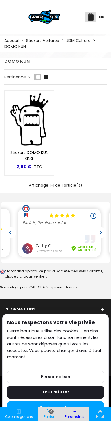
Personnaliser (56, 377)
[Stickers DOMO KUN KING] (29, 119)
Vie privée (54, 287)
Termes (71, 287)
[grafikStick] (45, 17)
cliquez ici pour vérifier (25, 276)
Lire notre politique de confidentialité (45, 363)
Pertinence (15, 77)
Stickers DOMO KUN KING (29, 155)
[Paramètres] (101, 17)
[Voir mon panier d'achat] (90, 17)
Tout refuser (55, 392)
